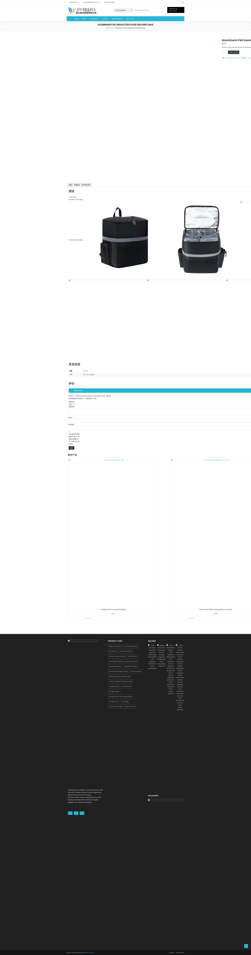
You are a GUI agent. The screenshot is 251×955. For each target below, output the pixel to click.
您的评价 (72, 407)
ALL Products (94, 19)
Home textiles (132, 656)
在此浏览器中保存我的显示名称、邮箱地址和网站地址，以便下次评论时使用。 (74, 439)
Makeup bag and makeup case (119, 676)
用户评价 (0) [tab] (86, 185)
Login (182, 2)
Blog (84, 19)
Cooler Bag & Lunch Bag (234, 58)
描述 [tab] (70, 185)
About (77, 19)
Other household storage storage (120, 681)
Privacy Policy (180, 952)
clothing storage (131, 646)
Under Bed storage (115, 706)
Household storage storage (118, 671)
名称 (70, 418)
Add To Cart (234, 52)
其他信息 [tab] (77, 185)
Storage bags (126, 686)
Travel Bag (124, 701)
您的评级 (72, 402)
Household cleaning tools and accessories (123, 661)
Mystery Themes (89, 952)
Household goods (115, 666)
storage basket (114, 691)
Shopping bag (114, 686)
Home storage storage (117, 656)
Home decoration (126, 651)
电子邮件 (72, 425)
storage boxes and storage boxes (120, 696)
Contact (105, 19)
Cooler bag (113, 651)
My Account (131, 19)
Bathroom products (116, 646)
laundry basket (136, 671)
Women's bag (130, 706)
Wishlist (171, 952)
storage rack (113, 701)
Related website (117, 19)
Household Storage (130, 666)
